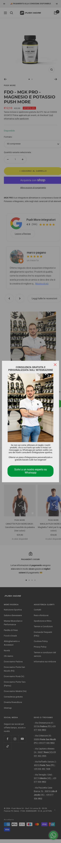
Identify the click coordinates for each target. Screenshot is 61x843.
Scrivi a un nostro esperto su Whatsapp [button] (30, 471)
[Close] (55, 365)
